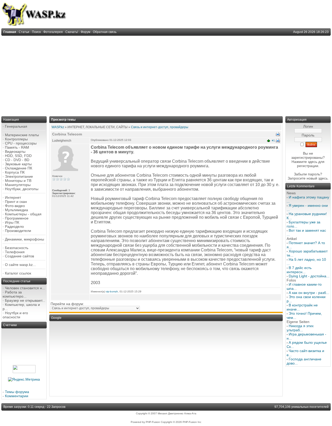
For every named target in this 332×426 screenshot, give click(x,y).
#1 (273, 140)
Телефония (15, 252)
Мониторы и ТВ (18, 180)
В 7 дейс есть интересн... (299, 270)
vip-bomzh (112, 291)
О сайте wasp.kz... (20, 265)
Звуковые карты (18, 164)
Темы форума (17, 392)
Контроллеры (16, 139)
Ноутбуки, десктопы (21, 189)
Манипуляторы (18, 185)
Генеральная (16, 126)
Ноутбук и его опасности (15, 315)
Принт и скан (16, 202)
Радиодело (14, 226)
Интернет (13, 197)
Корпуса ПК (15, 172)
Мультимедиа (16, 210)
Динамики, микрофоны (24, 239)
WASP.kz (58, 127)
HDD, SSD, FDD (18, 156)
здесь (323, 178)
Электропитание (19, 176)
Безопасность (16, 248)
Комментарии (16, 396)
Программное (17, 218)
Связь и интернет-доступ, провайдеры (159, 127)
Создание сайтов (19, 256)
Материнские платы (22, 135)
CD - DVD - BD (17, 160)
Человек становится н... (25, 288)
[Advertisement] (166, 74)
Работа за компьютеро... (14, 294)
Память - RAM (17, 147)
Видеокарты (15, 151)
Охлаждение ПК (18, 168)
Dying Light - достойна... (309, 276)
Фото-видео (15, 206)
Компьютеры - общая (23, 214)
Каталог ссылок (18, 273)
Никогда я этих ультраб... (300, 328)
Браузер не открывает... (25, 300)
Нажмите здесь (304, 162)
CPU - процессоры (21, 143)
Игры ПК (12, 222)
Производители (18, 231)
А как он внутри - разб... (309, 293)
